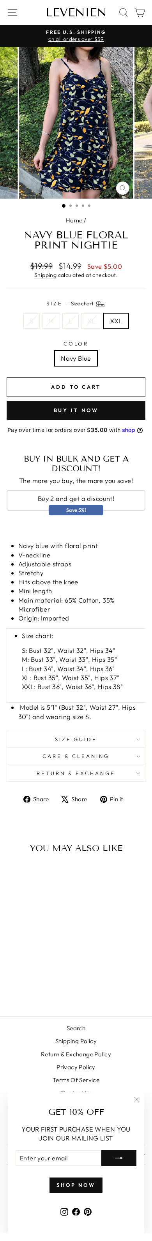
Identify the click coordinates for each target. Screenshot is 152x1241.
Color (76, 343)
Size (70, 304)
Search (76, 1028)
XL (91, 321)
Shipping (45, 275)
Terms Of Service (76, 1080)
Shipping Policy (76, 1041)
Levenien (76, 12)
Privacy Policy (76, 1067)
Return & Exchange (76, 773)
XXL (116, 321)
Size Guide (76, 739)
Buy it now (76, 410)
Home (74, 220)
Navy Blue (76, 358)
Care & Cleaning (76, 756)
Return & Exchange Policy (76, 1054)
